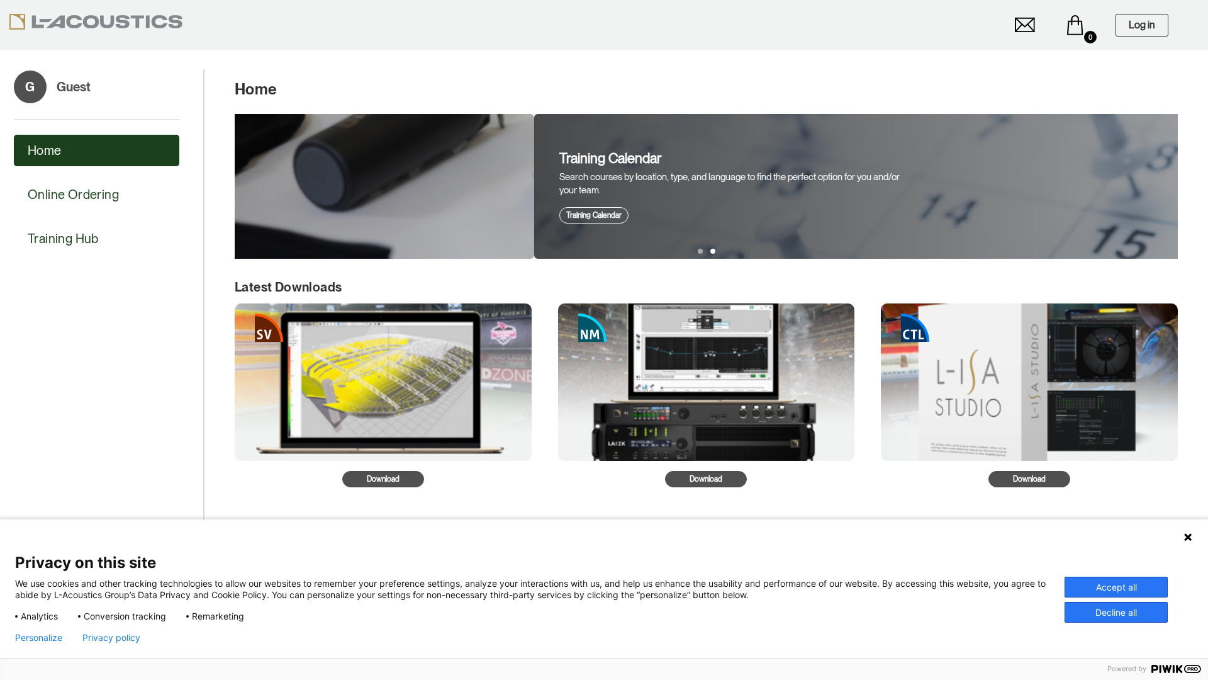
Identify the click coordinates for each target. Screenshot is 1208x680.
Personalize (38, 638)
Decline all (1116, 612)
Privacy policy (111, 638)
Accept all (1116, 587)
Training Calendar (294, 215)
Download (383, 479)
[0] (1075, 25)
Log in (1142, 25)
